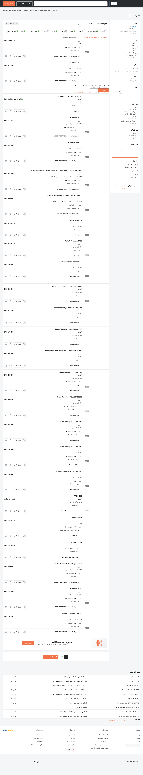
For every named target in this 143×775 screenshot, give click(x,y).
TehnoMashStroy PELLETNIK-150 (69, 397)
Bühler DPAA (77, 517)
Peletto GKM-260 (76, 589)
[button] (10, 56)
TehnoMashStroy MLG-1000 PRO (70, 422)
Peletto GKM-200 (76, 118)
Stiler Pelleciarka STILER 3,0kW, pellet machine (64, 195)
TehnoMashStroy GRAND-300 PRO (69, 471)
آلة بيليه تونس (107, 720)
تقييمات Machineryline (101, 745)
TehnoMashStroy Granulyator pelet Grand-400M (64, 286)
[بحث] (105, 3)
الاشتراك (103, 90)
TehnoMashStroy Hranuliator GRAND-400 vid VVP (63, 351)
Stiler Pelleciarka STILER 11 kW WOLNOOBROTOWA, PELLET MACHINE (55, 171)
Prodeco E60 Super (75, 542)
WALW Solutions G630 (73, 241)
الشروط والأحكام (103, 735)
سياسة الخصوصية (89, 92)
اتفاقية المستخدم (78, 92)
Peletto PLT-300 (76, 62)
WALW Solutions (76, 220)
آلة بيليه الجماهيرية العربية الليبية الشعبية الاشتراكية (125, 720)
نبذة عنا (138, 735)
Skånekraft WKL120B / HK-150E (70, 96)
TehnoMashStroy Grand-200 (71, 261)
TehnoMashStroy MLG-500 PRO (70, 372)
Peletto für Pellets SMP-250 (72, 613)
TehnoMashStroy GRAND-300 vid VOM (67, 308)
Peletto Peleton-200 (75, 142)
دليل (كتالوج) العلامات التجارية (99, 748)
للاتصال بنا (137, 741)
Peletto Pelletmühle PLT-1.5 (72, 38)
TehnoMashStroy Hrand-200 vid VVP (68, 329)
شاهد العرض (28, 643)
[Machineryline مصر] (130, 3)
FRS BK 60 (78, 496)
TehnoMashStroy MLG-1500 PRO (70, 447)
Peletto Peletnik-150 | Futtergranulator (68, 564)
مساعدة (138, 738)
